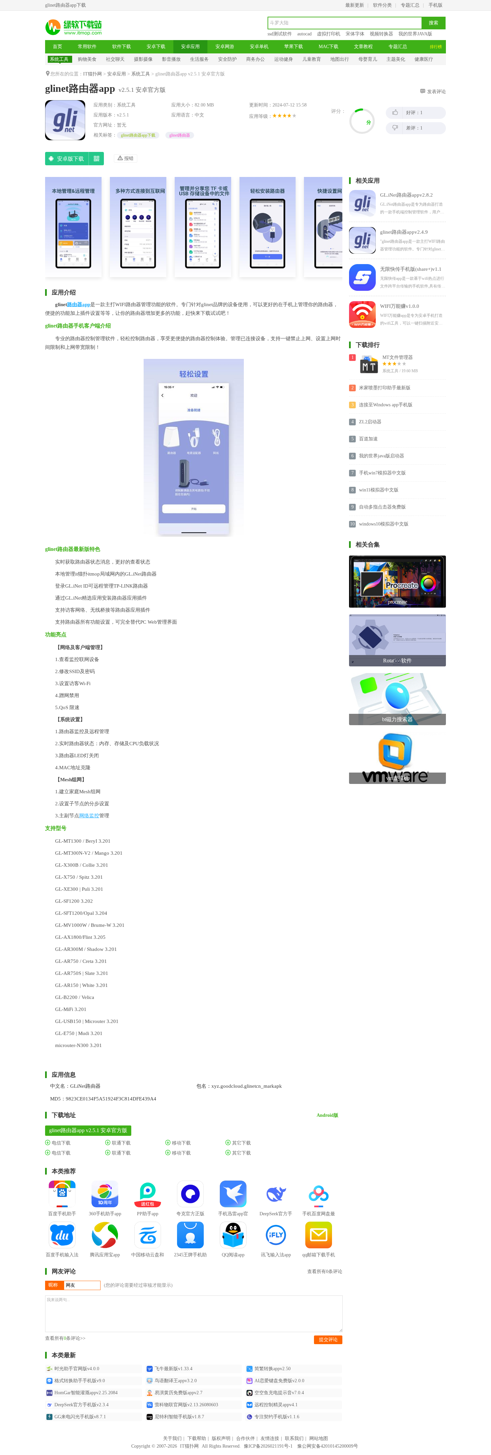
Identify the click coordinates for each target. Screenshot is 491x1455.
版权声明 (221, 1438)
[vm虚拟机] (397, 734)
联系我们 (294, 1438)
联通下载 (121, 1143)
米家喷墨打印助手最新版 (385, 387)
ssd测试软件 (280, 33)
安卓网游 (224, 46)
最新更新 (354, 5)
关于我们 (172, 1438)
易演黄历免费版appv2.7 (178, 1392)
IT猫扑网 (92, 73)
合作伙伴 (245, 1438)
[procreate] (397, 558)
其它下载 (241, 1143)
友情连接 (270, 1438)
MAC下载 (328, 46)
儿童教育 (311, 59)
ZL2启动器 (370, 421)
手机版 (436, 5)
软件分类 (382, 5)
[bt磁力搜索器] (397, 675)
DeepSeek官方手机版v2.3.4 (81, 1404)
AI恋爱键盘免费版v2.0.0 (279, 1380)
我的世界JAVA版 (415, 33)
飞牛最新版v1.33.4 (173, 1368)
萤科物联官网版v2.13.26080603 (186, 1404)
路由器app (78, 304)
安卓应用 (190, 46)
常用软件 (87, 46)
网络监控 (89, 815)
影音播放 (171, 59)
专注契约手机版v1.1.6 (277, 1416)
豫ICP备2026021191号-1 (268, 1446)
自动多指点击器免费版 (382, 506)
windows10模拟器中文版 (383, 524)
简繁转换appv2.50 (273, 1368)
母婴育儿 (367, 59)
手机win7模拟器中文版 (382, 472)
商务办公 (255, 59)
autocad (304, 33)
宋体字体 (355, 33)
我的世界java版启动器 (381, 455)
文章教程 (363, 46)
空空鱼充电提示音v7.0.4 (279, 1392)
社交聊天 (115, 59)
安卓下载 (156, 46)
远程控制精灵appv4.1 (276, 1404)
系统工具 (59, 59)
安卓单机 (259, 46)
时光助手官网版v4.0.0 (76, 1368)
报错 (128, 158)
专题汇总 (410, 5)
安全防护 (227, 59)
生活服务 (199, 59)
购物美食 (87, 59)
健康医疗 (424, 59)
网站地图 (318, 1438)
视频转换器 (381, 33)
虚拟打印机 (328, 33)
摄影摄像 (143, 59)
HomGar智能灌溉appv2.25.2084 (86, 1392)
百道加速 (368, 438)
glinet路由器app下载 (138, 135)
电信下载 (60, 1143)
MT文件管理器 (397, 357)
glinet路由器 (179, 135)
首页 (57, 46)
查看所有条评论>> (65, 1338)
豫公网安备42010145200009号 (327, 1446)
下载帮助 (196, 1438)
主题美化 (395, 59)
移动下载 (181, 1143)
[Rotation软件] (397, 616)
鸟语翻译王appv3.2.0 (176, 1380)
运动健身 (283, 59)
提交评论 (328, 1339)
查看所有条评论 (324, 1271)
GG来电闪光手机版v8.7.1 (80, 1416)
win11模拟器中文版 (378, 489)
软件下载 (121, 46)
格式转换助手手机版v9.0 (79, 1380)
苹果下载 (293, 46)
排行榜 (436, 46)
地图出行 (339, 59)
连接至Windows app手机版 (386, 404)
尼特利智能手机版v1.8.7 (179, 1416)
